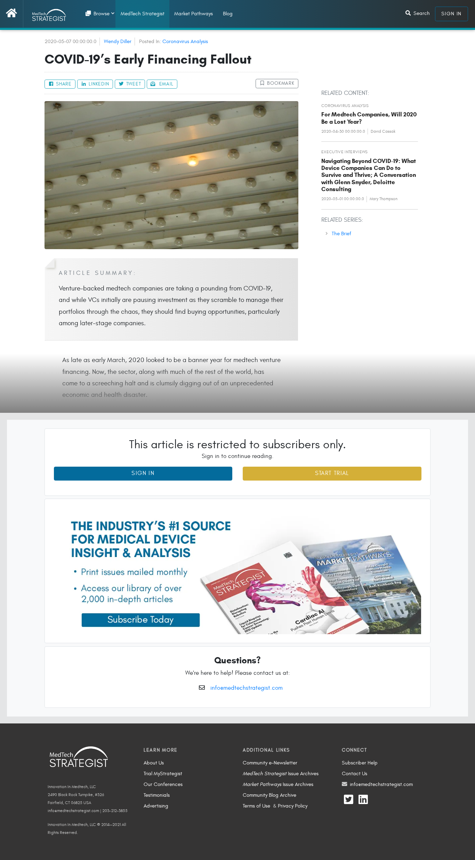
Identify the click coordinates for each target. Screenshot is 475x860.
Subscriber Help (360, 763)
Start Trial (332, 473)
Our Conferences (163, 784)
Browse (101, 13)
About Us (154, 763)
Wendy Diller (117, 41)
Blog (228, 13)
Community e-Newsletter (270, 763)
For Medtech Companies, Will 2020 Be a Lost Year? (369, 118)
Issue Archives (281, 773)
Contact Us (354, 773)
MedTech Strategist (142, 13)
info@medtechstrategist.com (246, 688)
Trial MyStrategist (163, 773)
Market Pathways (193, 13)
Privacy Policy (292, 806)
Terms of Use (256, 806)
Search (421, 13)
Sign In (142, 473)
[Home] (14, 13)
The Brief (341, 233)
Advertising (156, 806)
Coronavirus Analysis (185, 41)
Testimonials (157, 795)
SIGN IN (451, 13)
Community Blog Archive (269, 795)
